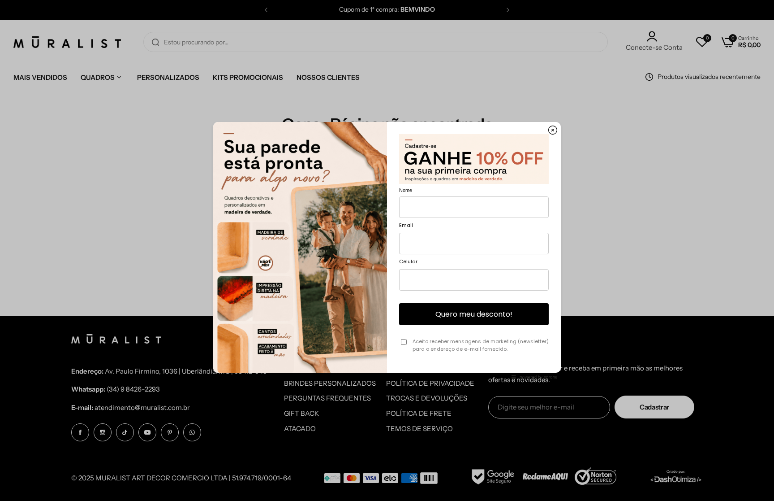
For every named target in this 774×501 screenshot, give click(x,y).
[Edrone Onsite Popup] (387, 250)
